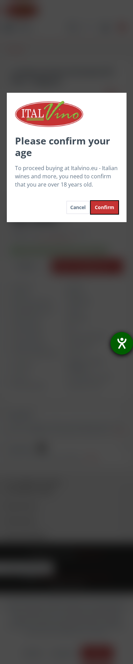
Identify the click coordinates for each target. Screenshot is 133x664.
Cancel (78, 207)
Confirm (104, 207)
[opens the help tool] (121, 343)
